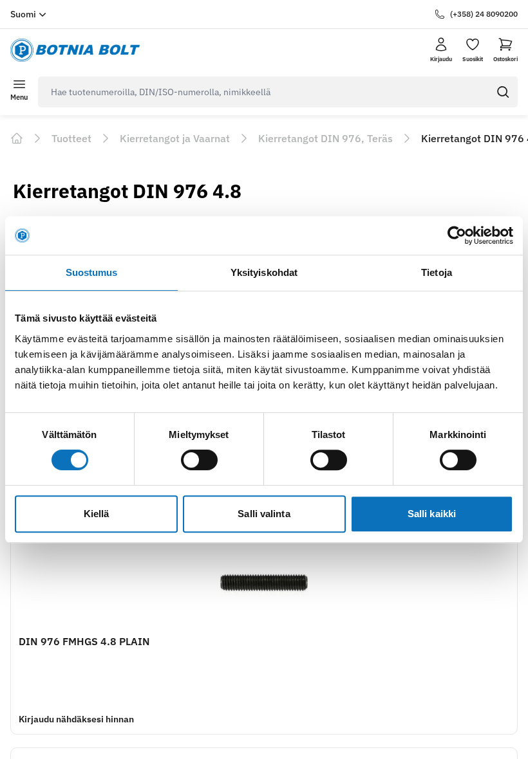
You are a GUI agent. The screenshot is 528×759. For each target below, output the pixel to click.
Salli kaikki (432, 513)
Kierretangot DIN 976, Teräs (325, 138)
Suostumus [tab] (92, 272)
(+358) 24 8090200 (484, 14)
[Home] (16, 138)
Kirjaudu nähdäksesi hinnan (76, 719)
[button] (505, 50)
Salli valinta (264, 513)
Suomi (23, 14)
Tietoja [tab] (436, 272)
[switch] (199, 460)
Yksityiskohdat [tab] (264, 272)
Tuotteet (71, 138)
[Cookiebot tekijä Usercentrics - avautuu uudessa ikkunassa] (457, 235)
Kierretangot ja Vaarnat (175, 138)
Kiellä (96, 513)
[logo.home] (75, 50)
